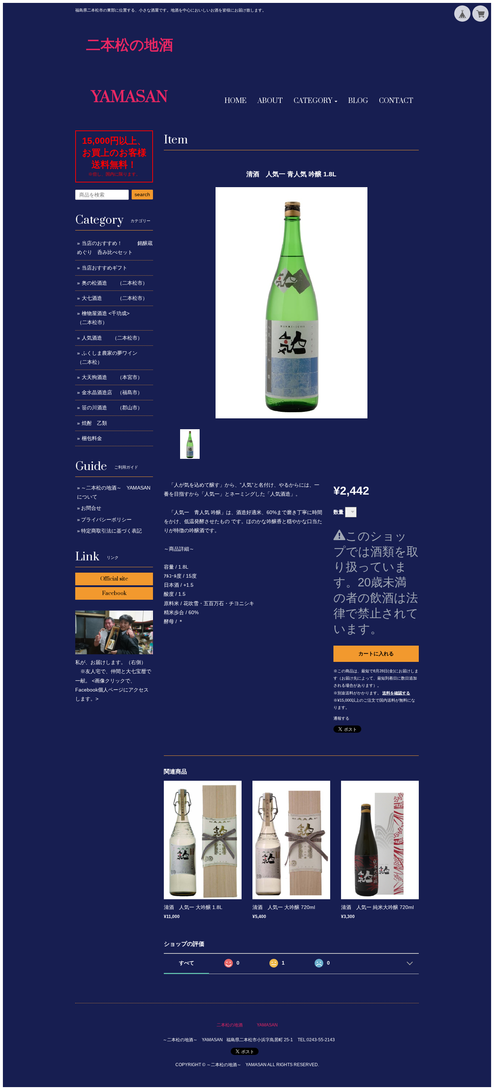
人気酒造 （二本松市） (112, 338)
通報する (341, 718)
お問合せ (91, 508)
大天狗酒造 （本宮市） (112, 377)
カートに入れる (376, 653)
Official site (114, 579)
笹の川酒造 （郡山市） (112, 407)
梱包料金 (92, 438)
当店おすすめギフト (104, 268)
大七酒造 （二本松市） (115, 298)
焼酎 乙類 (94, 423)
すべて (186, 963)
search (142, 194)
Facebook (114, 593)
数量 (338, 512)
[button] (315, 101)
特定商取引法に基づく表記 (111, 531)
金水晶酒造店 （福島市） (112, 392)
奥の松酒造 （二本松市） (115, 283)
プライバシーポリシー (106, 519)
